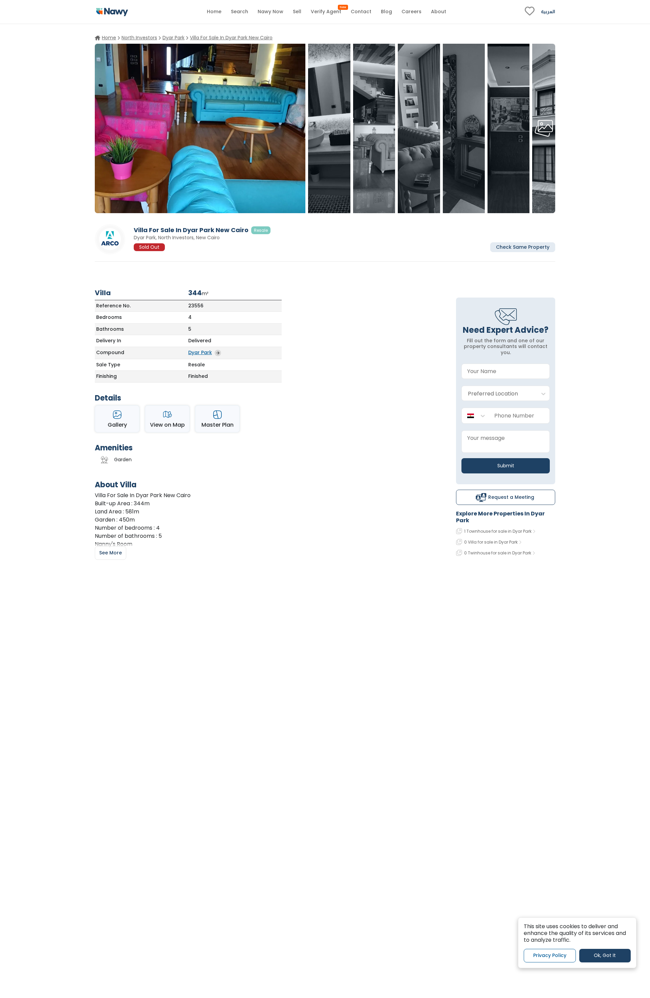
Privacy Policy (549, 955)
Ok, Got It (605, 955)
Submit (505, 465)
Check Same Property (522, 246)
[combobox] (498, 393)
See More (110, 552)
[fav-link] (530, 12)
